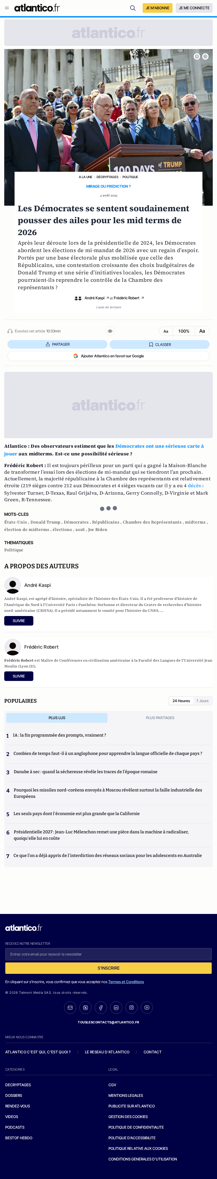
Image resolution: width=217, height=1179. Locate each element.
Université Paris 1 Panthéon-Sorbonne (80, 604)
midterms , (196, 522)
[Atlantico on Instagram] (131, 1007)
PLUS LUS (57, 717)
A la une (85, 177)
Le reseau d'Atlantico (107, 1052)
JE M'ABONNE (157, 8)
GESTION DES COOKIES (128, 1116)
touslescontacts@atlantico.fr (108, 1022)
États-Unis (128, 598)
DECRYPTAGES (18, 1085)
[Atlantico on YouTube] (147, 1007)
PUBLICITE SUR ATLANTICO (131, 1106)
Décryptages (107, 177)
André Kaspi (95, 298)
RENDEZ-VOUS (17, 1106)
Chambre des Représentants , (154, 522)
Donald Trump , (47, 522)
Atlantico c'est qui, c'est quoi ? (38, 1052)
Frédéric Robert (126, 298)
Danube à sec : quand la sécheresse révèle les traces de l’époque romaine (85, 771)
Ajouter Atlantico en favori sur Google (112, 356)
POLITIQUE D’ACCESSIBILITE (132, 1138)
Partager (61, 344)
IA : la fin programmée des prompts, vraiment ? (59, 735)
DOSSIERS (13, 1095)
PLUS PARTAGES (160, 717)
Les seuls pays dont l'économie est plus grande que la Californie (76, 813)
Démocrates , (78, 522)
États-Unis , (17, 522)
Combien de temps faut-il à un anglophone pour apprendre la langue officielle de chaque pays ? (107, 753)
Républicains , (107, 522)
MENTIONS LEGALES (125, 1095)
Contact (153, 1052)
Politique (130, 177)
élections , (64, 530)
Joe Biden (97, 530)
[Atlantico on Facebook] (101, 1007)
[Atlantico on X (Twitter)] (85, 1007)
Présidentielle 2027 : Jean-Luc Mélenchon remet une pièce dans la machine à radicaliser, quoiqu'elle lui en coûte (101, 835)
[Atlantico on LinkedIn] (116, 1007)
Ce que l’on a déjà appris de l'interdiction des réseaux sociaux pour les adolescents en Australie (107, 855)
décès (194, 485)
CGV (112, 1085)
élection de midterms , (28, 530)
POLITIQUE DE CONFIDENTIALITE (136, 1127)
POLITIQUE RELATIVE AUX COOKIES (138, 1148)
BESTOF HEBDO (18, 1138)
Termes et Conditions (126, 981)
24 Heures (181, 700)
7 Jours (202, 700)
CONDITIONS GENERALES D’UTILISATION (142, 1159)
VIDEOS (11, 1116)
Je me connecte (194, 8)
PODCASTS (14, 1127)
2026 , (81, 530)
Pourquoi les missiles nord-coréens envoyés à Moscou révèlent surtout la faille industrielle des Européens (108, 793)
